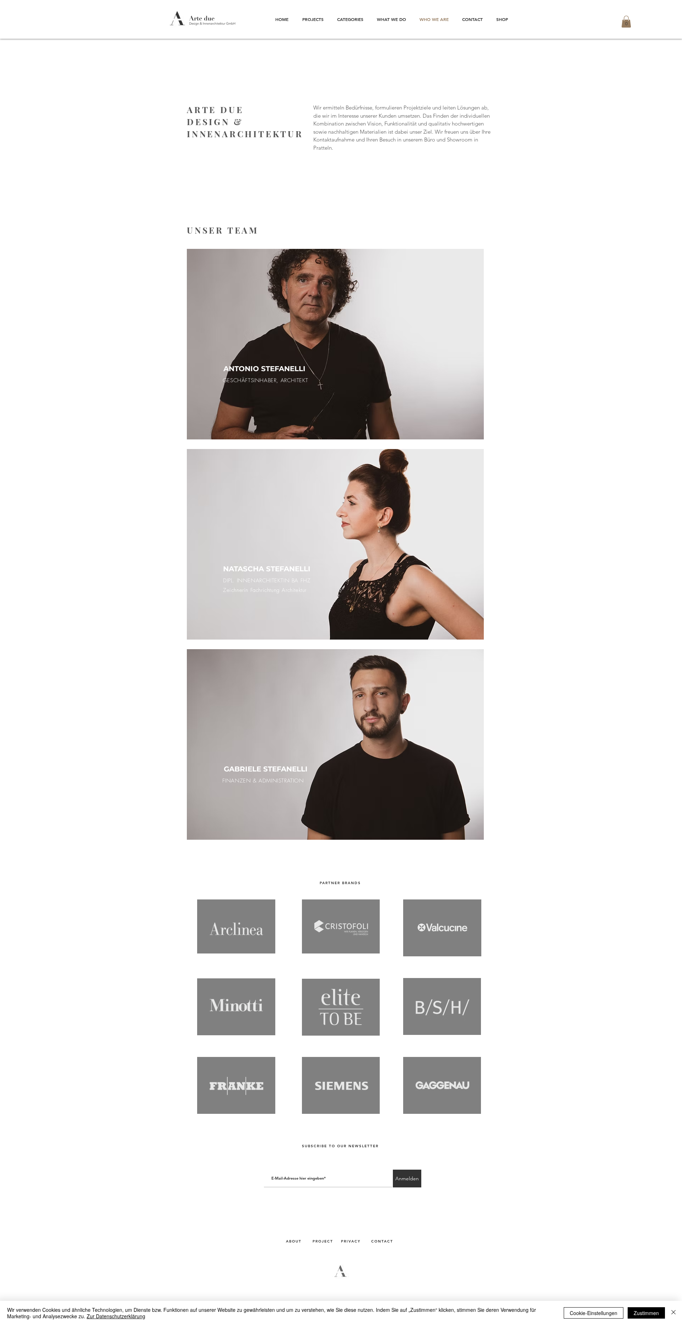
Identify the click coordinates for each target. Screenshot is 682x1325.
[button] (626, 21)
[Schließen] (673, 1313)
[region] (335, 344)
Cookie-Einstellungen (593, 1312)
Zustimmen (646, 1312)
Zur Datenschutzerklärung (116, 1316)
